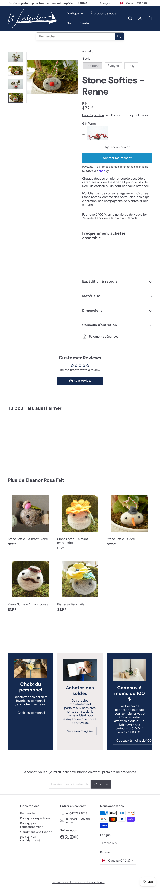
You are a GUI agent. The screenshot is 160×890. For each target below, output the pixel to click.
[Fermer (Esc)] (138, 410)
